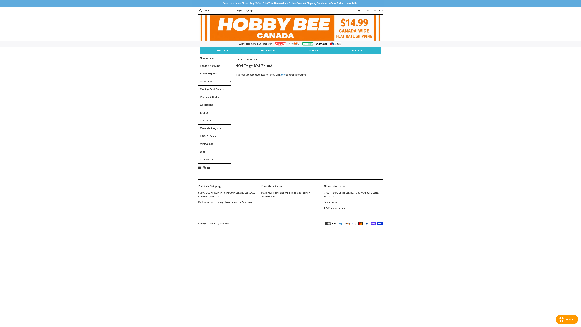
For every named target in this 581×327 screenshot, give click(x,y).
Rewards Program (210, 128)
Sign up (249, 10)
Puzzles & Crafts (215, 97)
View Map (330, 196)
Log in (239, 10)
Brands (204, 112)
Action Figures (215, 73)
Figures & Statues (215, 65)
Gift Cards (206, 120)
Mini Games (206, 144)
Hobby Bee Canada (222, 224)
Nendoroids (215, 58)
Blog (202, 151)
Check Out (378, 10)
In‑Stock (222, 50)
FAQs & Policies (215, 136)
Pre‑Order (268, 50)
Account (358, 50)
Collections (206, 105)
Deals (312, 50)
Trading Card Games (215, 89)
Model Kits (215, 81)
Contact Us (206, 159)
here (283, 74)
